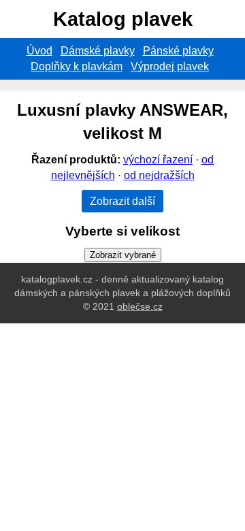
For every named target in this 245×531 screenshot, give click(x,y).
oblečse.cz (140, 306)
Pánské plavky (178, 51)
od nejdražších (159, 175)
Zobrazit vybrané (123, 255)
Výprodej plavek (170, 66)
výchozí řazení (158, 159)
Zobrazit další (122, 201)
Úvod (39, 51)
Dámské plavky (98, 51)
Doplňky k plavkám (76, 66)
